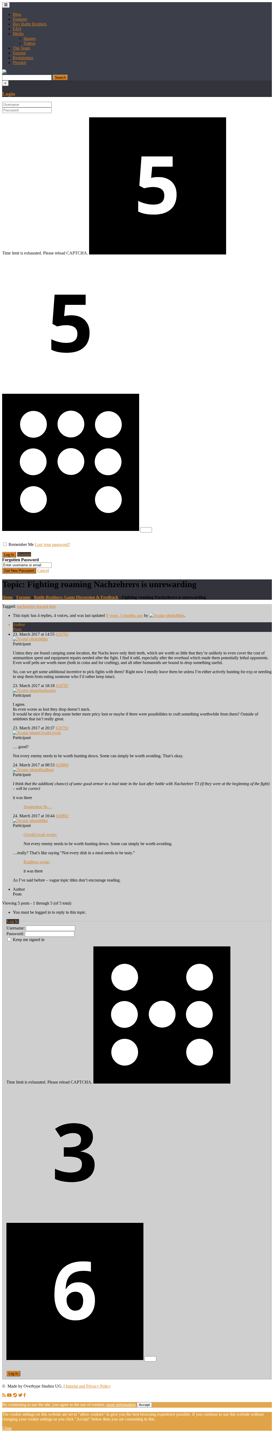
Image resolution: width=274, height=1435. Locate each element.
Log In (13, 1374)
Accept (144, 1405)
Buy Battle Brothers (30, 24)
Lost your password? (52, 544)
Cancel (43, 570)
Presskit (19, 62)
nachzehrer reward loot (36, 606)
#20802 (62, 816)
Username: (16, 928)
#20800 (62, 765)
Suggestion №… (38, 806)
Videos (29, 43)
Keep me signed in (28, 939)
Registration (23, 57)
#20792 (62, 728)
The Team (21, 48)
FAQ (17, 29)
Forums (19, 53)
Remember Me (21, 544)
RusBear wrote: (37, 862)
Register (24, 554)
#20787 (62, 685)
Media (18, 33)
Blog (17, 14)
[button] (4, 72)
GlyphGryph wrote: (40, 834)
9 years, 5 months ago (124, 615)
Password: (15, 933)
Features (20, 19)
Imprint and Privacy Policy (88, 1386)
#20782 (62, 634)
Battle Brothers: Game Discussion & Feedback (76, 597)
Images (30, 38)
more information (121, 1404)
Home (7, 597)
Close (7, 1428)
